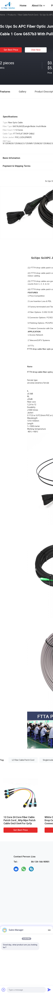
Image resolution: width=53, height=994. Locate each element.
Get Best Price (11, 50)
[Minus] (49, 930)
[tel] (38, 869)
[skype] (31, 869)
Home (2, 15)
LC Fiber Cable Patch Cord (23, 760)
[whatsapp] (23, 869)
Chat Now (35, 50)
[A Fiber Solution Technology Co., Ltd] (8, 5)
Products (12, 15)
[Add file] (3, 990)
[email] (16, 869)
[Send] (49, 990)
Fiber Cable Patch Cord (28, 15)
